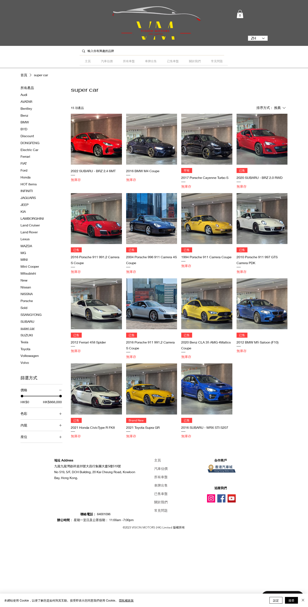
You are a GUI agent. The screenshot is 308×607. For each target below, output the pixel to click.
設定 (276, 600)
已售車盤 (161, 494)
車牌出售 (161, 485)
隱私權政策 (126, 600)
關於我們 (161, 502)
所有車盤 (161, 477)
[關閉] (302, 600)
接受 (291, 600)
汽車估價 (161, 468)
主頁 (157, 460)
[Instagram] (211, 498)
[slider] (22, 396)
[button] (240, 14)
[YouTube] (232, 498)
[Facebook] (221, 498)
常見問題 (161, 510)
